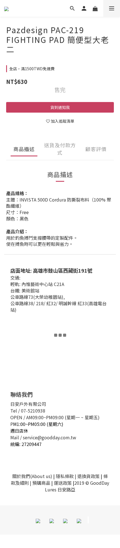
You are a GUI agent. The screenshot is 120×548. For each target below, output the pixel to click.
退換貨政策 (88, 476)
